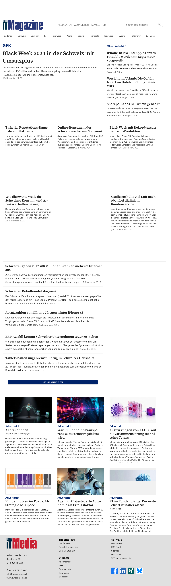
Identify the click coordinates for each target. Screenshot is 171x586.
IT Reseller (64, 576)
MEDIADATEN (64, 24)
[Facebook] (115, 573)
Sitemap (115, 550)
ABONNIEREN (81, 24)
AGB (61, 565)
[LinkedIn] (124, 573)
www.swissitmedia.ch (17, 577)
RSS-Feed (116, 547)
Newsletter (116, 543)
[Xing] (132, 573)
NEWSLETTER (98, 24)
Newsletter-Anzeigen (69, 547)
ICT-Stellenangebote (121, 558)
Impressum (64, 573)
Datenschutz (65, 569)
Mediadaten (64, 543)
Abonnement (65, 561)
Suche (128, 30)
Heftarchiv (116, 554)
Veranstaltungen (67, 550)
